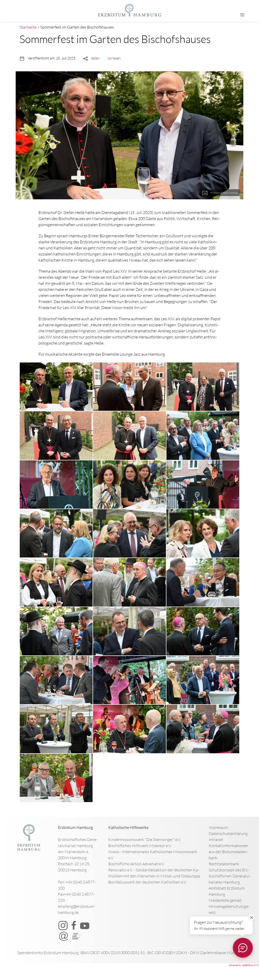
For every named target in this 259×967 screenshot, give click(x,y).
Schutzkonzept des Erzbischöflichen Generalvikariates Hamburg (230, 876)
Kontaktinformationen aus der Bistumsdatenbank (228, 851)
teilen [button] (95, 58)
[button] (242, 14)
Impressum (218, 827)
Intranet (216, 839)
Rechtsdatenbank (224, 863)
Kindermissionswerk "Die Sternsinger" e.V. (144, 839)
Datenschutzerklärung (228, 833)
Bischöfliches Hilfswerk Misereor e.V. (139, 845)
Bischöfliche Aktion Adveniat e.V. (136, 863)
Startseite (27, 27)
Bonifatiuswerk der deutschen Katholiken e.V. (147, 882)
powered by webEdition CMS (244, 965)
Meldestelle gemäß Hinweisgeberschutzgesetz (229, 906)
